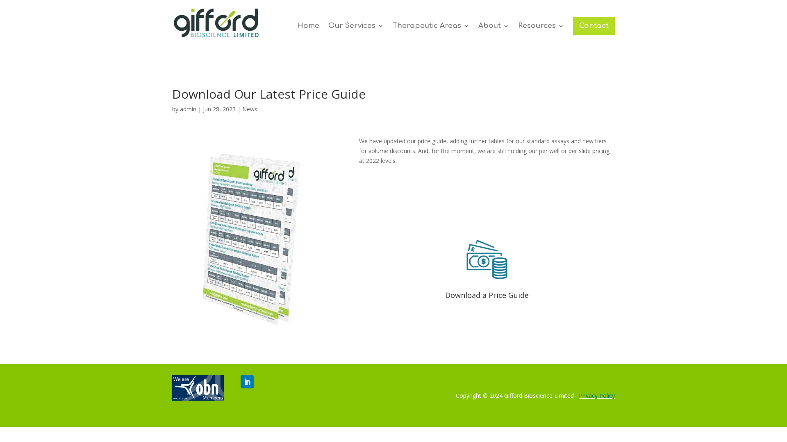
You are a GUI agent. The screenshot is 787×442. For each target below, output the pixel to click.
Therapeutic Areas (427, 26)
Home (308, 26)
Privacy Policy (597, 395)
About (489, 26)
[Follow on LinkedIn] (247, 381)
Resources (537, 26)
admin (188, 109)
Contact (594, 25)
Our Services (351, 26)
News (249, 109)
